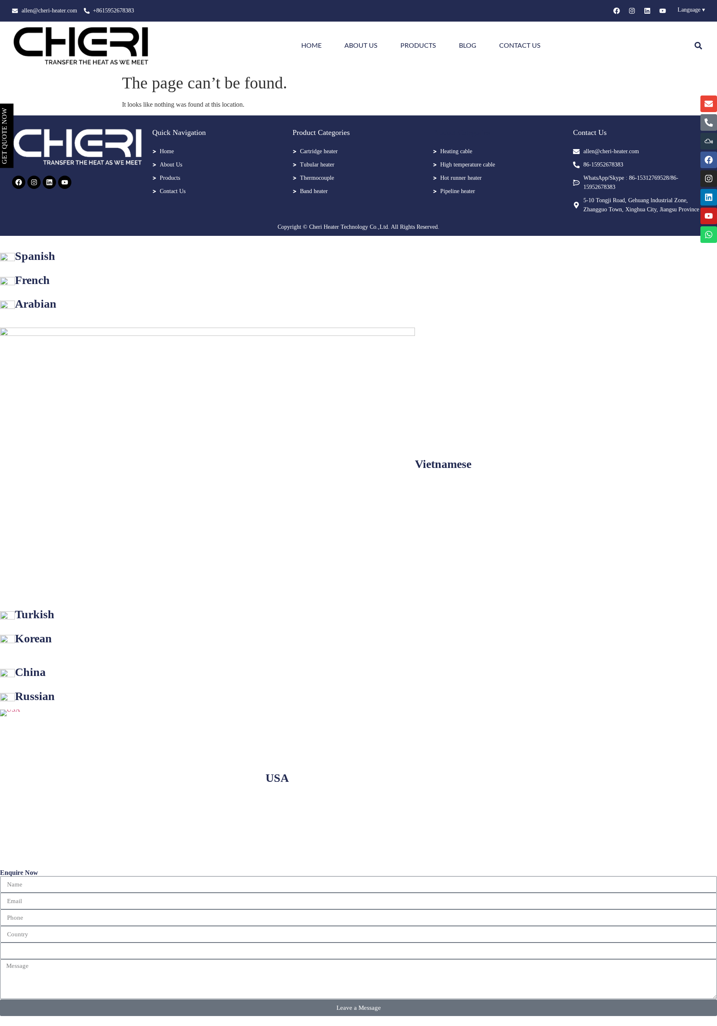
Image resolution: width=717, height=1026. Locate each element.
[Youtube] (662, 10)
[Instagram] (632, 10)
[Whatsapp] (708, 234)
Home (311, 45)
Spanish (35, 256)
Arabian (35, 303)
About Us (361, 45)
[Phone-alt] (708, 122)
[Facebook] (616, 10)
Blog (467, 45)
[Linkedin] (647, 10)
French (32, 280)
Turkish (34, 614)
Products (418, 45)
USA (277, 777)
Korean (33, 638)
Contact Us (520, 45)
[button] (698, 45)
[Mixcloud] (708, 141)
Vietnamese (443, 464)
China (30, 672)
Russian (35, 696)
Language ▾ (691, 10)
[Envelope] (708, 103)
